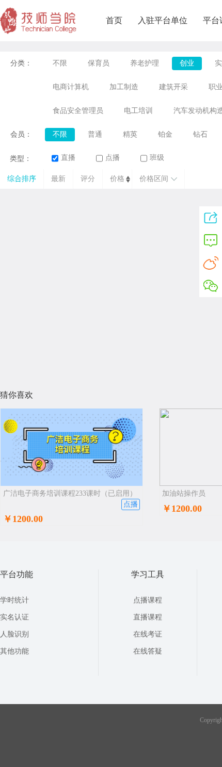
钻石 (200, 134)
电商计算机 (71, 87)
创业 (187, 63)
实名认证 (14, 617)
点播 (112, 157)
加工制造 (123, 87)
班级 (157, 157)
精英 (130, 134)
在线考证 (147, 634)
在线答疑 (147, 651)
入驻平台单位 (162, 20)
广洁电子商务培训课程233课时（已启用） (70, 493)
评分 (88, 179)
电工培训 (138, 111)
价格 (117, 179)
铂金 (165, 134)
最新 (58, 179)
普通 (95, 134)
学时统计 (14, 600)
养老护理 (144, 63)
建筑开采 (173, 87)
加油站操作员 (183, 493)
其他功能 (14, 651)
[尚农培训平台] (38, 32)
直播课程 (147, 617)
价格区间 (153, 179)
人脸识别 (14, 634)
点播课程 (147, 600)
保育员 (98, 63)
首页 (114, 20)
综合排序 (21, 179)
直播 (68, 157)
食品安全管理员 (78, 111)
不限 (60, 63)
